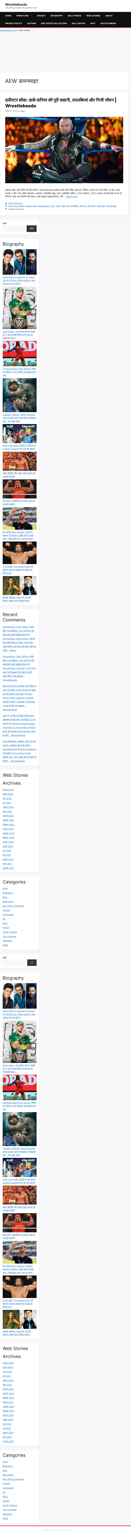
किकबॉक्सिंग (75, 206)
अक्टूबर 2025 (8, 833)
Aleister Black (31, 206)
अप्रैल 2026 (8, 807)
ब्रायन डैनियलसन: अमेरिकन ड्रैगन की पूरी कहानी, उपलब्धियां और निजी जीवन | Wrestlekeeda (19, 745)
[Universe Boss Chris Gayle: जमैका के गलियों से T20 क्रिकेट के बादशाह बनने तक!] (20, 354)
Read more (72, 196)
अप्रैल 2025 (8, 859)
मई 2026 (7, 803)
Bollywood (74, 15)
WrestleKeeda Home (8, 30)
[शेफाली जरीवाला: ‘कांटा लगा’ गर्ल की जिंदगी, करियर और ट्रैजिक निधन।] (20, 586)
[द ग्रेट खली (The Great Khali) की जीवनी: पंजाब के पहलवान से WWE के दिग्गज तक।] (20, 553)
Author (31, 23)
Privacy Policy (13, 23)
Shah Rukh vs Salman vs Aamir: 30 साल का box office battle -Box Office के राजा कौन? (19, 280)
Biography (57, 15)
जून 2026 (7, 798)
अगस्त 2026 (8, 790)
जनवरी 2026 (8, 820)
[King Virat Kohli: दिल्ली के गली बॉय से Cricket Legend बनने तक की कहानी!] (20, 434)
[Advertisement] (64, 52)
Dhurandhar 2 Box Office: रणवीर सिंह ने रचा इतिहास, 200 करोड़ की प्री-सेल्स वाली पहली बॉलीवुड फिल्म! (19, 631)
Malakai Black (44, 206)
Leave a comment (16, 209)
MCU (92, 23)
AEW (10, 206)
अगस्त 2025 (8, 842)
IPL (4, 919)
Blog (5, 897)
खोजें (4, 223)
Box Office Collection (54, 23)
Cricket (41, 15)
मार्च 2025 (7, 864)
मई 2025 (7, 855)
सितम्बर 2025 (8, 837)
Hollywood (78, 23)
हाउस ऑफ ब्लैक (111, 206)
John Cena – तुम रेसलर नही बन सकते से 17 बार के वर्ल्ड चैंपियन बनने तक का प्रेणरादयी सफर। (19, 334)
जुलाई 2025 (8, 846)
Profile (11, 203)
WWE (58, 206)
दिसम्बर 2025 (8, 824)
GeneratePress (81, 1530)
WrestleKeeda (16, 4)
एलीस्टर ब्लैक (66, 206)
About (109, 15)
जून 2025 (7, 851)
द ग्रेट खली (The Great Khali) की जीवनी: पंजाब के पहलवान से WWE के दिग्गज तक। (18, 569)
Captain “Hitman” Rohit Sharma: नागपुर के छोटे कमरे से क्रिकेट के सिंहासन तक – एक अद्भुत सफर (19, 418)
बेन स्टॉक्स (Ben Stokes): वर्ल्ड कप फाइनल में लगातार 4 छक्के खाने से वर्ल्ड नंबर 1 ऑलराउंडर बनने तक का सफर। (18, 535)
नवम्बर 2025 (8, 829)
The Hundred (9, 936)
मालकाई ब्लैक (101, 206)
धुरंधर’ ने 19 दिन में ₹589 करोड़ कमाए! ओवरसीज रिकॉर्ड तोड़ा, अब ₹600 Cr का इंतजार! (19, 719)
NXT (53, 206)
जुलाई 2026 (8, 794)
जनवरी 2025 (8, 868)
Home (8, 15)
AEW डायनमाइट (19, 206)
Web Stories (93, 15)
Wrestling (22, 15)
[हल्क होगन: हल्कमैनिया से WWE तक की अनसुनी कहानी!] (20, 489)
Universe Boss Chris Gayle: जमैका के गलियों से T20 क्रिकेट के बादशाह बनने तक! (19, 372)
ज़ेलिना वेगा (83, 206)
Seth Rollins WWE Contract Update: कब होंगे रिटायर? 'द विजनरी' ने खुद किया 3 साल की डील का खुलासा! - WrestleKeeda (19, 702)
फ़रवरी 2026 (8, 816)
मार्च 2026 (7, 811)
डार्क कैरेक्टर (92, 206)
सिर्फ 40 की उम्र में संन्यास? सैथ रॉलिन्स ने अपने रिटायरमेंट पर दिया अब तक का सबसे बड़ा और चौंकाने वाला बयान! (19, 690)
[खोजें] (32, 962)
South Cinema (108, 23)
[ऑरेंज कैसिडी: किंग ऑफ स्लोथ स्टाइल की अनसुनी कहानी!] (20, 462)
